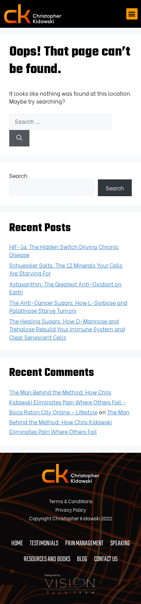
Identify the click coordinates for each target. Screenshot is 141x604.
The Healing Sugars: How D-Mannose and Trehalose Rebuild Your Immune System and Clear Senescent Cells (67, 329)
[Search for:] (60, 121)
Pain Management (84, 543)
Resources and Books (47, 559)
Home (17, 543)
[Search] (19, 138)
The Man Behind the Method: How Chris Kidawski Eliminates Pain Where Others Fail (69, 422)
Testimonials (44, 543)
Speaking (120, 543)
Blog (82, 559)
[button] (132, 14)
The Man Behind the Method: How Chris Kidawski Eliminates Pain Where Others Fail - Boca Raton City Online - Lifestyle (67, 402)
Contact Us (105, 559)
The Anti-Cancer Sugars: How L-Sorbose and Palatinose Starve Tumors (68, 306)
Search (18, 175)
